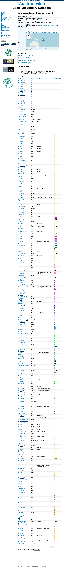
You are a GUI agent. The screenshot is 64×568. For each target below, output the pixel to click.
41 (18, 223)
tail (21, 410)
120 (19, 183)
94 (18, 433)
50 (18, 264)
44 (18, 150)
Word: (21, 78)
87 (18, 477)
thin (21, 197)
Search (4, 26)
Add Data (4, 33)
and (21, 400)
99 (18, 97)
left (21, 260)
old (21, 470)
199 (19, 212)
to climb (22, 492)
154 (19, 526)
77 (18, 109)
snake (21, 282)
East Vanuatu (54, 32)
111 (19, 462)
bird (21, 385)
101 (19, 299)
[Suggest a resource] (24, 63)
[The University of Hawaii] (8, 53)
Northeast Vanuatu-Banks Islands (43, 32)
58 (18, 456)
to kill (21, 162)
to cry (21, 449)
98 (18, 494)
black (21, 428)
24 (18, 528)
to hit (21, 516)
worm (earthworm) (24, 365)
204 (19, 458)
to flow (21, 99)
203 (19, 284)
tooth (21, 250)
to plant (22, 535)
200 (19, 262)
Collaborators (5, 14)
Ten (21, 455)
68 (18, 88)
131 (19, 101)
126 (19, 368)
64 (18, 289)
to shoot (22, 160)
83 (18, 167)
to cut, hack (22, 165)
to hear (22, 150)
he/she (21, 202)
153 (19, 265)
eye (21, 153)
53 (18, 419)
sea (21, 186)
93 (18, 333)
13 (18, 291)
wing (21, 336)
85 (18, 398)
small (21, 303)
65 (18, 372)
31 (18, 250)
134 (19, 347)
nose (21, 258)
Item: (32, 78)
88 (18, 524)
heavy (21, 111)
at (20, 354)
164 (19, 279)
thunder (22, 347)
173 (19, 354)
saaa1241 (41, 18)
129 (19, 188)
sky (21, 226)
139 (19, 193)
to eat (21, 146)
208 (19, 543)
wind (21, 233)
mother (22, 315)
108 (19, 173)
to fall (21, 468)
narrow (22, 105)
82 (18, 94)
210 (19, 273)
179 (19, 269)
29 (18, 431)
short (21, 527)
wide (21, 107)
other (21, 128)
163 (19, 118)
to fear (21, 143)
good (21, 279)
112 (19, 275)
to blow (22, 415)
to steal (22, 350)
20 (18, 322)
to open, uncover (24, 420)
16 (18, 140)
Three (21, 212)
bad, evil (22, 119)
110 (19, 175)
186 (19, 236)
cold (21, 193)
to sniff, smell (23, 431)
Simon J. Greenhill (26, 566)
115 (19, 324)
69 (18, 90)
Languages (5, 24)
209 (19, 286)
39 (18, 293)
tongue (22, 497)
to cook (22, 293)
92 (18, 420)
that (21, 124)
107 (19, 365)
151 (19, 512)
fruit (21, 180)
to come (22, 138)
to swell (22, 477)
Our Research (5, 19)
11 (18, 495)
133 (19, 191)
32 (18, 497)
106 (19, 282)
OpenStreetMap (55, 48)
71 (18, 296)
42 (18, 84)
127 (19, 521)
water (21, 340)
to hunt (21, 90)
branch (22, 245)
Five (21, 214)
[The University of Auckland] (8, 45)
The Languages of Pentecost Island (27, 60)
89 (18, 541)
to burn (22, 103)
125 (19, 352)
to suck (22, 84)
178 (19, 124)
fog (21, 190)
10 (18, 474)
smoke (21, 342)
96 (18, 499)
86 (18, 305)
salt (21, 352)
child (21, 450)
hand (21, 307)
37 (18, 146)
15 (18, 463)
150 (19, 435)
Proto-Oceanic (54, 25)
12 (18, 367)
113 (19, 245)
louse (21, 173)
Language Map (5, 30)
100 (19, 336)
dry (21, 379)
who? (21, 220)
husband (22, 314)
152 (19, 303)
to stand (22, 335)
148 (19, 411)
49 (18, 479)
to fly (21, 299)
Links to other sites (6, 16)
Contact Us (5, 18)
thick (21, 383)
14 (18, 403)
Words (3, 25)
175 (19, 326)
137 (19, 415)
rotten (21, 275)
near (21, 269)
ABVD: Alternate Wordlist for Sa (26, 55)
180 (19, 126)
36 (18, 329)
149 (19, 328)
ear (21, 221)
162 (19, 470)
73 (18, 350)
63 (18, 241)
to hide (21, 488)
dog (21, 499)
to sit (21, 502)
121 (19, 185)
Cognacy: (56, 78)
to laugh (22, 460)
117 (19, 180)
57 (18, 314)
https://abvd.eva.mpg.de (24, 0)
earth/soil (22, 181)
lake (21, 368)
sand (21, 185)
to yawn (22, 86)
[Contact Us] (41, 566)
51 (18, 502)
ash (21, 113)
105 (19, 410)
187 (19, 230)
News (3, 21)
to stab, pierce (23, 296)
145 (19, 342)
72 (18, 516)
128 (19, 226)
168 (19, 312)
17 (18, 396)
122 (19, 340)
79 (18, 92)
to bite (21, 223)
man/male (22, 240)
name (21, 241)
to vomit (22, 510)
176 (19, 251)
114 (19, 176)
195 (19, 417)
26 (18, 388)
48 (18, 155)
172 (19, 492)
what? (21, 206)
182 (19, 247)
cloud (21, 101)
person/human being (25, 419)
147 (19, 428)
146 (19, 113)
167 (19, 429)
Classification (5, 29)
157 (19, 383)
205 (19, 358)
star (21, 500)
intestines (22, 140)
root (21, 324)
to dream (22, 264)
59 (18, 315)
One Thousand (23, 273)
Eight (21, 458)
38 (18, 82)
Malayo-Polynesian (36, 30)
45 (18, 153)
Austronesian (34, 0)
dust (21, 495)
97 (18, 385)
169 (19, 377)
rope (21, 372)
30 (18, 424)
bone (21, 463)
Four (21, 262)
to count (22, 208)
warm (21, 440)
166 (19, 121)
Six (21, 356)
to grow (22, 305)
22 (18, 143)
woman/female (23, 235)
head (21, 528)
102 (19, 504)
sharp (21, 298)
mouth (21, 424)
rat (21, 504)
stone (21, 183)
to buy (21, 442)
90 (18, 169)
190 (19, 128)
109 (19, 401)
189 (19, 219)
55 (18, 235)
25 (18, 485)
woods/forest (23, 521)
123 (19, 99)
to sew (21, 393)
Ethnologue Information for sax (26, 57)
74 (18, 162)
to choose (22, 398)
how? (21, 133)
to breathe (22, 405)
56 (18, 450)
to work (22, 168)
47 (18, 86)
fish (21, 462)
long (21, 310)
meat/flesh (22, 270)
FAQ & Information (6, 17)
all (20, 129)
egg (21, 494)
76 (18, 231)
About (3, 13)
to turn (21, 80)
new (21, 118)
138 (19, 440)
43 (18, 221)
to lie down (22, 480)
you (21, 236)
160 (19, 114)
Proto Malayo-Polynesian (43, 25)
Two (21, 210)
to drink (22, 255)
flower (21, 178)
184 (19, 202)
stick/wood (22, 92)
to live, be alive (23, 231)
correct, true (23, 121)
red (21, 328)
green (21, 512)
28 (18, 405)
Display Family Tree (7, 35)
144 (19, 103)
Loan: (60, 78)
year (21, 377)
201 (19, 214)
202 (19, 356)
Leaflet (27, 48)
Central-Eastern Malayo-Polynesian (49, 30)
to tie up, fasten (23, 522)
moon (21, 188)
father (21, 156)
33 (18, 460)
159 (19, 107)
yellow (21, 435)
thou (21, 200)
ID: (18, 78)
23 (18, 145)
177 (19, 123)
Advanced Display (6, 27)
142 (19, 111)
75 (18, 163)
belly (21, 403)
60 (18, 156)
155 (19, 310)
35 (18, 510)
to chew (22, 82)
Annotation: (40, 78)
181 (19, 413)
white (21, 411)
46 (18, 294)
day (21, 312)
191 (19, 129)
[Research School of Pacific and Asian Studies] (8, 62)
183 (19, 200)
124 (19, 186)
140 (19, 379)
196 (19, 208)
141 (19, 443)
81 (18, 298)
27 (18, 258)
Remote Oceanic (54, 31)
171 (19, 488)
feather (22, 97)
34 (18, 449)
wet (21, 443)
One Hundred (23, 287)
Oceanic (37, 31)
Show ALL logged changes (34, 69)
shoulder (22, 490)
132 (19, 190)
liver (21, 396)
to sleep (22, 155)
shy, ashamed (23, 116)
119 (19, 181)
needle (22, 88)
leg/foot (22, 406)
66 (18, 522)
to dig (21, 169)
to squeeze (22, 525)
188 (19, 206)
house (21, 158)
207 (19, 539)
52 (18, 335)
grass (21, 517)
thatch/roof (22, 349)
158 (19, 105)
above (21, 326)
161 (19, 116)
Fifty (21, 544)
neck (21, 485)
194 (19, 133)
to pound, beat (23, 333)
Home (3, 12)
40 (18, 255)
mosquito (22, 401)
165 (19, 119)
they (21, 230)
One (21, 453)
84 (18, 535)
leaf (21, 176)
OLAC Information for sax (25, 59)
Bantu (43, 0)
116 (19, 178)
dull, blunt (22, 94)
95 (18, 468)
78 (18, 165)
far (21, 126)
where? (22, 413)
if (20, 131)
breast (21, 141)
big (21, 265)
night (21, 429)
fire (21, 195)
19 (18, 490)
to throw (22, 433)
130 (19, 500)
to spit (21, 329)
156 (19, 197)
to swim (22, 509)
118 (19, 517)
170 (19, 253)
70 (18, 160)
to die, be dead (23, 163)
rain (21, 191)
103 (19, 270)
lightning (22, 373)
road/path (22, 135)
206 (19, 454)
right (21, 447)
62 (18, 349)
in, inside (22, 199)
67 (18, 392)
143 (19, 195)
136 (19, 233)
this (21, 123)
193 (19, 131)
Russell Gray (38, 566)
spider (21, 175)
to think (22, 280)
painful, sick (23, 114)
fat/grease (22, 507)
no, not (21, 417)
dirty (21, 474)
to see (21, 294)
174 (19, 199)
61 (18, 158)
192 (19, 400)
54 (18, 240)
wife (21, 456)
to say (21, 289)
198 (19, 210)
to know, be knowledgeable (23, 322)
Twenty (22, 539)
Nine (21, 358)
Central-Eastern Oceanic (44, 31)
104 (19, 507)
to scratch (22, 109)
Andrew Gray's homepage (25, 62)
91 (18, 442)
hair (21, 388)
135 (19, 373)
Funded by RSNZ (8, 75)
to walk (22, 228)
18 (18, 141)
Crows (39, 0)
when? (21, 253)
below (21, 251)
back (21, 291)
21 (18, 280)
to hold (21, 541)
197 (19, 452)
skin (21, 367)
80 (18, 445)
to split (21, 445)
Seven (21, 284)
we (21, 204)
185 (19, 204)
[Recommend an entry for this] (31, 80)
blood (21, 145)
